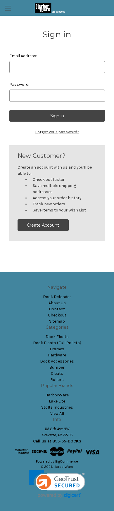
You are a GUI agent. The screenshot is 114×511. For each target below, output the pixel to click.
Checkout (57, 315)
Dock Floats (57, 336)
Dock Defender (57, 296)
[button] (57, 484)
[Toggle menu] (8, 8)
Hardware (57, 355)
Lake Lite (57, 401)
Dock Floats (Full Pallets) (57, 342)
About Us (57, 302)
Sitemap (57, 321)
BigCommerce (66, 461)
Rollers (57, 379)
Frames (57, 348)
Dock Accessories (57, 361)
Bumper (57, 367)
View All (57, 413)
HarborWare (57, 395)
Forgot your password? (57, 132)
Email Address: (23, 55)
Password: (19, 84)
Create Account (43, 225)
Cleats (57, 373)
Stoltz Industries (57, 407)
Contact (57, 309)
